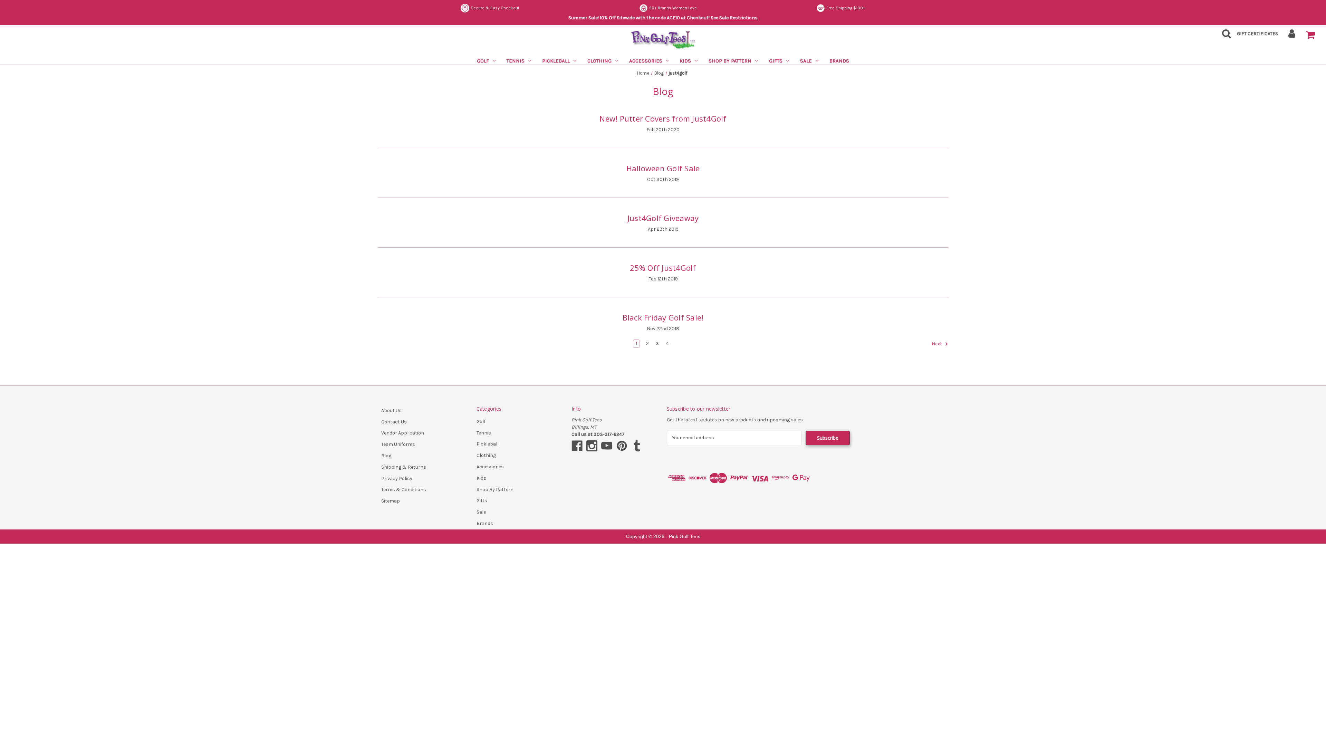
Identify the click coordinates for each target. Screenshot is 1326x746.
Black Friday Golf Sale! (663, 317)
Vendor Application (402, 433)
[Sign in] (1292, 35)
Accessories (645, 61)
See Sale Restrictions (734, 18)
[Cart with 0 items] (1310, 35)
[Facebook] (577, 445)
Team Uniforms (398, 444)
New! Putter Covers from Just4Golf (662, 118)
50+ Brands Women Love (494, 8)
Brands (839, 61)
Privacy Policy (396, 478)
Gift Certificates (1257, 34)
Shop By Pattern (730, 61)
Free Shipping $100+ (667, 8)
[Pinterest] (621, 445)
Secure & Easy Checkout (841, 8)
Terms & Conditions (403, 489)
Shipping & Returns (403, 467)
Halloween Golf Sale (663, 168)
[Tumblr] (636, 445)
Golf (483, 61)
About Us (391, 410)
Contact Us (394, 422)
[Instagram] (591, 445)
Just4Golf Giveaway (663, 218)
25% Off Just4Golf (663, 267)
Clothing (599, 61)
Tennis (516, 61)
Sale (806, 61)
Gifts (775, 61)
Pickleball (556, 61)
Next (937, 344)
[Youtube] (606, 445)
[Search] (1224, 35)
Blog (386, 456)
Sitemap (390, 501)
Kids (685, 61)
